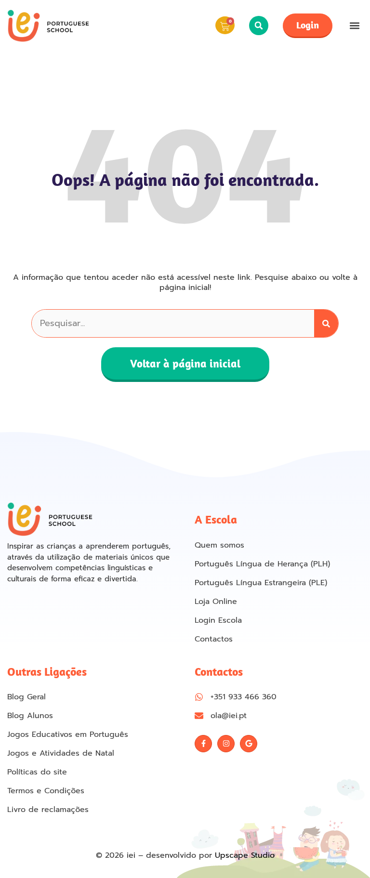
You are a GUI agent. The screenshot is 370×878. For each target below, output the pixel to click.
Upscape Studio (245, 855)
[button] (258, 25)
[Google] (248, 743)
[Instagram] (226, 743)
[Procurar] (326, 323)
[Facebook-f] (203, 743)
